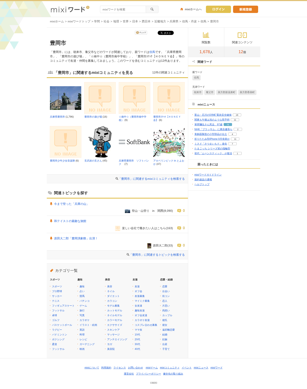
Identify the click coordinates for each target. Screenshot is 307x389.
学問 (97, 21)
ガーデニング (87, 344)
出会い (166, 291)
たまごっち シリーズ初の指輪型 (212, 148)
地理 (116, 21)
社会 (106, 21)
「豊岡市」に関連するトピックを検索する (157, 254)
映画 (82, 349)
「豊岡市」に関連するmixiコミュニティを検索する (151, 178)
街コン (166, 296)
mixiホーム (57, 21)
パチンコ (85, 300)
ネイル (111, 291)
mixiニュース (201, 367)
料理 (82, 334)
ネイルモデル (114, 315)
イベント (187, 367)
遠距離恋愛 (168, 329)
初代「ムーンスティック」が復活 (213, 153)
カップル (167, 315)
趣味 (82, 286)
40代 (137, 349)
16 (237, 115)
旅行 (82, 310)
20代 (137, 339)
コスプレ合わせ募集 (146, 325)
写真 (82, 315)
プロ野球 (57, 291)
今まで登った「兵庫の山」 (71, 203)
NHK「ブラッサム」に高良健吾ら (213, 129)
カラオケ (85, 320)
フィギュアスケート (63, 305)
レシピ (83, 339)
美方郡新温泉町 (226, 92)
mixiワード (217, 367)
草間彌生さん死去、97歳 (208, 124)
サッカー (57, 296)
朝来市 (198, 92)
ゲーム (83, 305)
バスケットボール (62, 325)
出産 (164, 344)
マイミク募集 (142, 300)
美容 (109, 286)
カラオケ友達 (142, 320)
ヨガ (109, 344)
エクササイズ (114, 325)
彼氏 (164, 320)
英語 (82, 329)
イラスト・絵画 (88, 325)
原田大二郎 (160, 245)
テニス (56, 300)
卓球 (54, 315)
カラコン (112, 300)
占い (82, 291)
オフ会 (138, 291)
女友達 (138, 305)
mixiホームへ (193, 9)
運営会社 (129, 373)
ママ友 (138, 329)
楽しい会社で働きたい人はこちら (144, 228)
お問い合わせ (135, 367)
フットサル (58, 310)
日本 (135, 21)
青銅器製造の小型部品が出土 (210, 134)
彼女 (164, 325)
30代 (137, 344)
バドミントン (59, 334)
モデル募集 (113, 305)
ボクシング (58, 339)
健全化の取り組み (173, 373)
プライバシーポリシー (148, 373)
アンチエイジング (117, 339)
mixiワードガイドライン (208, 174)
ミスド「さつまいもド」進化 (210, 143)
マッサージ (113, 334)
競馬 (82, 296)
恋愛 (164, 286)
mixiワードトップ (79, 21)
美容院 (111, 349)
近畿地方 (160, 21)
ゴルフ (56, 320)
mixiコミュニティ (170, 367)
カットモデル (114, 310)
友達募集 (140, 296)
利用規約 (106, 367)
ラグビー (57, 329)
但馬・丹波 (189, 21)
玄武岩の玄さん (93, 160)
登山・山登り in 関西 (147, 210)
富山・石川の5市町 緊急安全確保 (213, 114)
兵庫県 (174, 21)
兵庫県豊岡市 (57, 116)
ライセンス (119, 367)
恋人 (164, 300)
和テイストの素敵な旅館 (70, 221)
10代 (137, 334)
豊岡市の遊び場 (93, 116)
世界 (126, 21)
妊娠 (164, 339)
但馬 (203, 21)
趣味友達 (140, 310)
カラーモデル (114, 320)
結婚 (164, 334)
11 (235, 120)
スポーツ (57, 286)
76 (228, 124)
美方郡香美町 (247, 92)
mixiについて (92, 367)
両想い (166, 310)
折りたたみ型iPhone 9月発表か (212, 138)
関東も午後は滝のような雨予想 (212, 119)
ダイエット (113, 296)
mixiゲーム (152, 367)
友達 (137, 286)
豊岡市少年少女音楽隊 (62, 160)
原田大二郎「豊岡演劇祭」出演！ (76, 238)
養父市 (209, 92)
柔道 (54, 344)
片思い (166, 305)
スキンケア (113, 329)
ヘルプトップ (201, 184)
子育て (166, 349)
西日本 (146, 21)
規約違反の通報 (203, 179)
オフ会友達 (141, 315)
